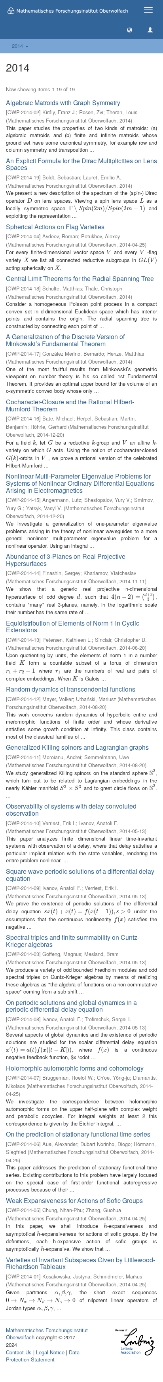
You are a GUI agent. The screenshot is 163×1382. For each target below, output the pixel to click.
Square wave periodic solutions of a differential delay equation (80, 875)
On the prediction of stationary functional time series (78, 1134)
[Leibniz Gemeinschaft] (134, 1342)
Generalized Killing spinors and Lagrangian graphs (77, 747)
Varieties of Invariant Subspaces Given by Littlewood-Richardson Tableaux (80, 1263)
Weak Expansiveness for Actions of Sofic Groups (74, 1200)
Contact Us (19, 1352)
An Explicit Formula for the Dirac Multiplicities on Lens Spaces (81, 164)
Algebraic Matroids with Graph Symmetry (63, 102)
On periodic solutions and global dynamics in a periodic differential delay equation (71, 1006)
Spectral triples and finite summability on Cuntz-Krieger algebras (72, 941)
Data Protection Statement (43, 1355)
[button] (129, 29)
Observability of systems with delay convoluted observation (71, 809)
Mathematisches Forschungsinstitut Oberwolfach (47, 1333)
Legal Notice (50, 1352)
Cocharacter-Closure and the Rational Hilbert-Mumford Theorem (70, 405)
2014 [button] (18, 45)
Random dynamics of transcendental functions (70, 689)
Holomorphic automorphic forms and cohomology (75, 1068)
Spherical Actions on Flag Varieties (55, 226)
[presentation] (29, 200)
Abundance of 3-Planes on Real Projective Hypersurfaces (65, 560)
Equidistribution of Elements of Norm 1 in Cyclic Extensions (72, 626)
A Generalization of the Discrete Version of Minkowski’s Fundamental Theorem (65, 340)
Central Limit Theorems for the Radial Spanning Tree (80, 278)
